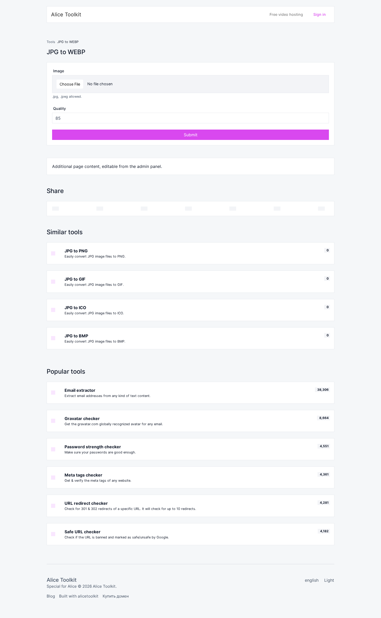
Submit (190, 134)
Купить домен (116, 596)
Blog (51, 596)
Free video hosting (286, 14)
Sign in (319, 14)
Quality (59, 108)
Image (58, 71)
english (312, 580)
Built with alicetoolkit (78, 596)
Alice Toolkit (66, 14)
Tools (51, 42)
